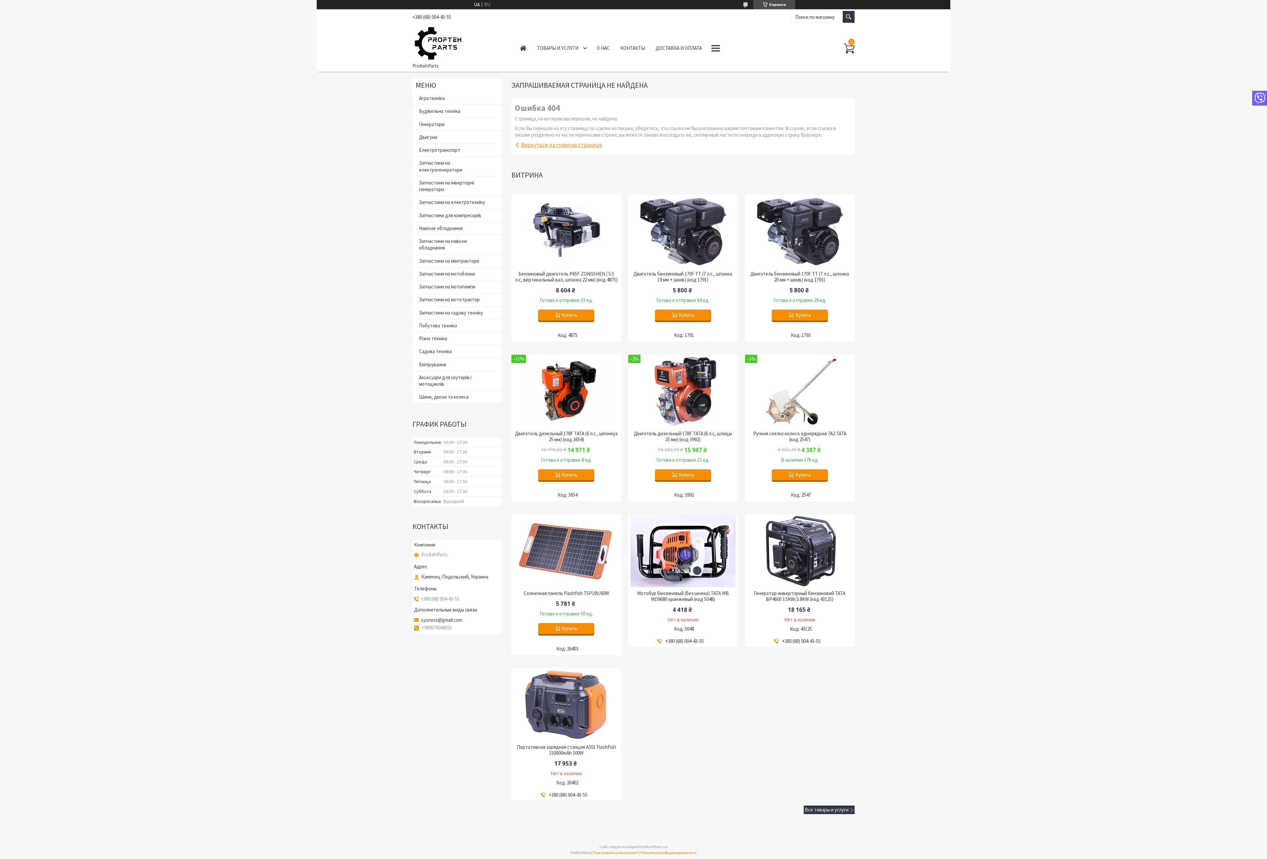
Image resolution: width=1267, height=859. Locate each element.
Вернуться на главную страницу (561, 145)
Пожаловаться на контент (615, 852)
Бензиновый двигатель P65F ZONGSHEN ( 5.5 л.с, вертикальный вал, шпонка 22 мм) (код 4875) (566, 277)
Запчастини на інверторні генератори (446, 186)
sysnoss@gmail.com (441, 620)
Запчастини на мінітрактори (449, 261)
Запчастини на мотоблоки (447, 274)
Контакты (632, 48)
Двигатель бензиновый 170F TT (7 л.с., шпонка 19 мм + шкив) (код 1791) (683, 277)
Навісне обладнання (441, 228)
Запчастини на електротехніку (452, 202)
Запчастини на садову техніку (451, 313)
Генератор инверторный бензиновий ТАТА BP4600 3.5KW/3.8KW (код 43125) (799, 596)
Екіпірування (432, 364)
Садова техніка (435, 351)
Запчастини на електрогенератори (440, 166)
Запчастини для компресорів (450, 215)
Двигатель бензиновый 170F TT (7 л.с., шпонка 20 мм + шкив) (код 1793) (799, 277)
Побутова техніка (438, 325)
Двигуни (428, 137)
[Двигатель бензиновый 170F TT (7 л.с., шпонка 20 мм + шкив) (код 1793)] (800, 231)
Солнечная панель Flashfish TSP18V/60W (566, 593)
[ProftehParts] (458, 42)
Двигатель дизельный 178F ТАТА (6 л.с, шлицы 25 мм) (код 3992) (683, 437)
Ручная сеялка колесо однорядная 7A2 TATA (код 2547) (799, 437)
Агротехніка (432, 98)
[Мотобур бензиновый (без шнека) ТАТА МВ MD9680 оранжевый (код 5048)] (683, 550)
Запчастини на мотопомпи (447, 286)
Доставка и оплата (679, 48)
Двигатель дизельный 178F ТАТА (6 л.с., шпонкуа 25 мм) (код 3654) (566, 437)
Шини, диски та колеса (444, 397)
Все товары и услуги (827, 810)
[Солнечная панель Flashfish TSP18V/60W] (566, 550)
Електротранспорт (439, 150)
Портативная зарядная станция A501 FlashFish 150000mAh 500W (566, 750)
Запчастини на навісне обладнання (443, 244)
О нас (603, 48)
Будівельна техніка (439, 111)
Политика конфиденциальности (668, 852)
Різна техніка (433, 338)
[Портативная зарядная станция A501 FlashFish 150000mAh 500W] (566, 704)
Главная (523, 48)
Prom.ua (660, 846)
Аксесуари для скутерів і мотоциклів (445, 380)
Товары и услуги (557, 48)
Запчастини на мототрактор (449, 299)
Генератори (431, 124)
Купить (569, 315)
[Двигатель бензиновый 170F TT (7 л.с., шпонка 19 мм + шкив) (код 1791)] (683, 231)
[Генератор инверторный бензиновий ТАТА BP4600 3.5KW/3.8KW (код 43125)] (800, 550)
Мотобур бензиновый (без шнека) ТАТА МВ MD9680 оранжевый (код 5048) (683, 596)
